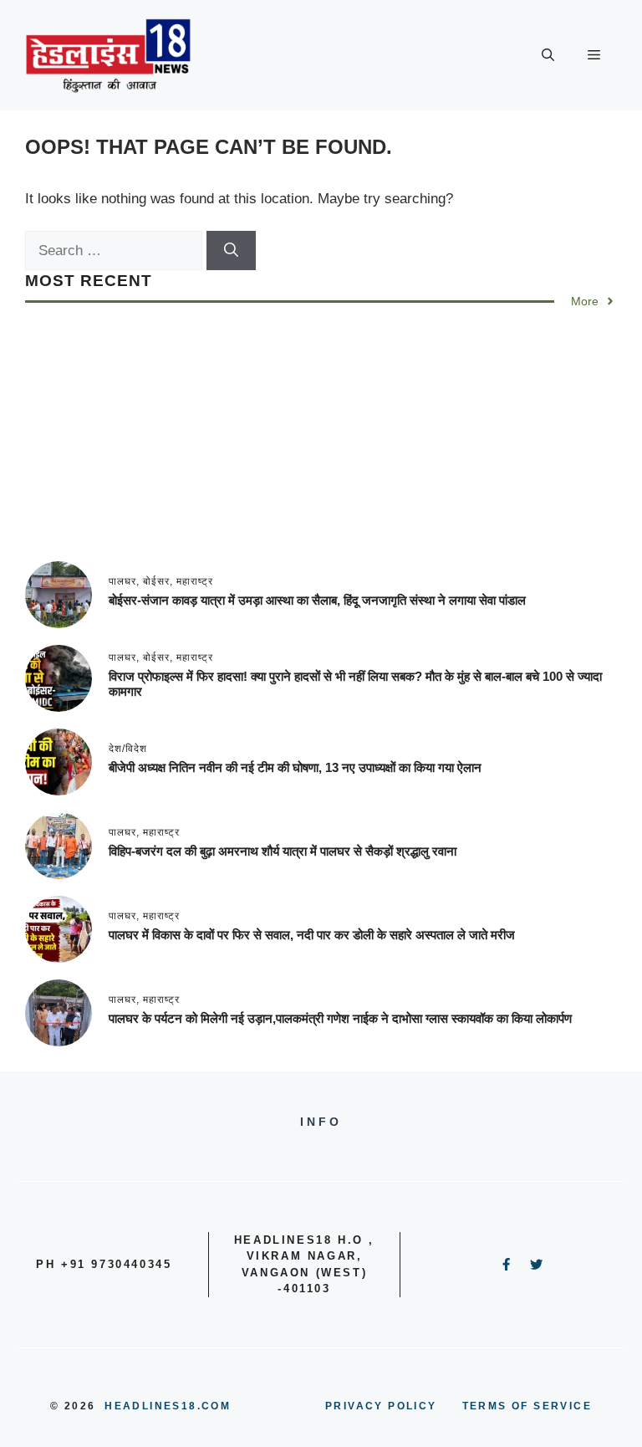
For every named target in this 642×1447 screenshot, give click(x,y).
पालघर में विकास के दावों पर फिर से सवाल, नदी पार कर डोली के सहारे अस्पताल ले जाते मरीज (312, 935)
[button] (548, 55)
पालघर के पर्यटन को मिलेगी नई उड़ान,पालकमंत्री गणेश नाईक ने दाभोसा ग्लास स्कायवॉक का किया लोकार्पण (340, 1018)
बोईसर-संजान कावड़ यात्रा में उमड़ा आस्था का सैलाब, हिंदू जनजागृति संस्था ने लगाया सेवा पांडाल (317, 600)
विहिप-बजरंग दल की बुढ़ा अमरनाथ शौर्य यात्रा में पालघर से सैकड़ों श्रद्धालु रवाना (282, 851)
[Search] (231, 251)
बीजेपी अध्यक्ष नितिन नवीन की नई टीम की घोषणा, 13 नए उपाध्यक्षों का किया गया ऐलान (295, 767)
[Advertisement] (321, 444)
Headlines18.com (167, 1406)
